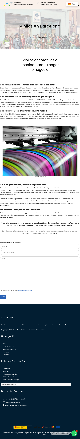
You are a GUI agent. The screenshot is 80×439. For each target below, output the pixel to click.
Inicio (31, 37)
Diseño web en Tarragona (11, 380)
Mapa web (6, 369)
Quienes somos (8, 346)
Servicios (6, 352)
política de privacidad (25, 290)
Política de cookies (9, 377)
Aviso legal (6, 371)
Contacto (6, 355)
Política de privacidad (10, 374)
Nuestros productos (9, 349)
